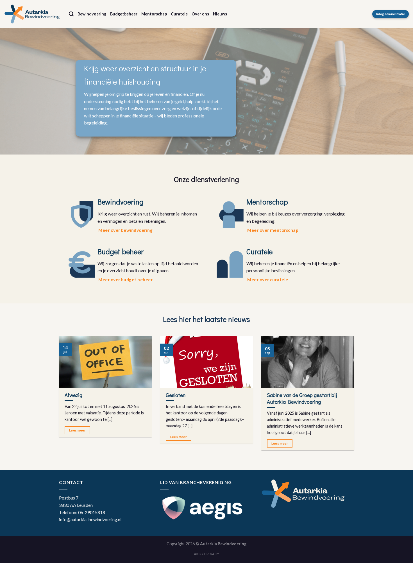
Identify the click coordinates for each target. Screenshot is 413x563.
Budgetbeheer (123, 14)
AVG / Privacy (206, 554)
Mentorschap (154, 14)
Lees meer (77, 430)
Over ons (200, 14)
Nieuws (220, 14)
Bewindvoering (92, 14)
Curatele (179, 14)
